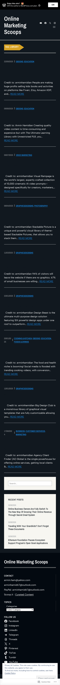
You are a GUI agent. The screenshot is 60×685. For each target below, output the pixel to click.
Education (29, 61)
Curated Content (24, 594)
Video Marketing (24, 155)
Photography (41, 205)
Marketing (21, 434)
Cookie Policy (10, 673)
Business (20, 431)
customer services (35, 431)
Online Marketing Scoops (15, 25)
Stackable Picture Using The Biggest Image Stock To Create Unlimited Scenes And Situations (29, 216)
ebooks (19, 61)
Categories (11, 606)
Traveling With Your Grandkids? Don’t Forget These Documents (28, 528)
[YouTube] (41, 23)
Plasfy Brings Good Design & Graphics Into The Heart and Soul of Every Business (29, 263)
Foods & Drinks (21, 341)
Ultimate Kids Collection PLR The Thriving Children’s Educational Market (27, 72)
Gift (53, 5)
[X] (50, 23)
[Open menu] (54, 27)
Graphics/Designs (24, 205)
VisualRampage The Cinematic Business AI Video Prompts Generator (26, 165)
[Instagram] (55, 23)
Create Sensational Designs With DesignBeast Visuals (27, 304)
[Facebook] (45, 23)
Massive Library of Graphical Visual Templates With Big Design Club (29, 397)
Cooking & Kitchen (23, 338)
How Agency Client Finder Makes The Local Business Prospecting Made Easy (27, 444)
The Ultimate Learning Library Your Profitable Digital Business (28, 117)
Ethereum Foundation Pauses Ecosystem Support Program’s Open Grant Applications (28, 542)
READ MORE (17, 94)
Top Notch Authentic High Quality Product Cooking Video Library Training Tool (27, 352)
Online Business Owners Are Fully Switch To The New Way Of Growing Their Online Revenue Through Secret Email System (30, 512)
